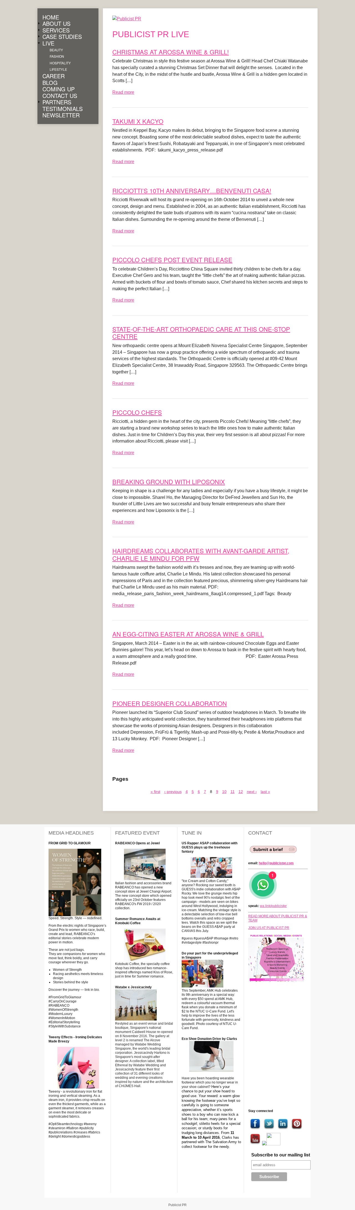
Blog (50, 82)
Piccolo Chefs (137, 412)
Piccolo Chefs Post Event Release (172, 259)
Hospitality (60, 62)
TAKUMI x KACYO (137, 121)
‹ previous (173, 791)
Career (53, 76)
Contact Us (59, 95)
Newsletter (61, 115)
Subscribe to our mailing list (280, 1155)
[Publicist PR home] (131, 19)
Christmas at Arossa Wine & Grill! (170, 51)
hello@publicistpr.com (276, 863)
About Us (56, 24)
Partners (56, 102)
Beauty (56, 49)
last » (265, 791)
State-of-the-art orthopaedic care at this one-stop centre (201, 332)
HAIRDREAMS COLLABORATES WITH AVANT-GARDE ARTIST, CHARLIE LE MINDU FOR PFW (200, 554)
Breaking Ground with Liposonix (168, 481)
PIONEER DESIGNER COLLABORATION (169, 703)
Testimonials (62, 108)
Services (56, 30)
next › (252, 791)
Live (48, 43)
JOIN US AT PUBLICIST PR (268, 928)
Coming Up (58, 89)
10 (224, 791)
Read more (123, 92)
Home (50, 17)
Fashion (57, 56)
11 (232, 791)
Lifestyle (58, 69)
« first (155, 791)
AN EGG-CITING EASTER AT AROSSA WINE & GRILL (188, 634)
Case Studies (62, 37)
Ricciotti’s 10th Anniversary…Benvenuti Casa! (191, 190)
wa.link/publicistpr (273, 906)
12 (241, 791)
